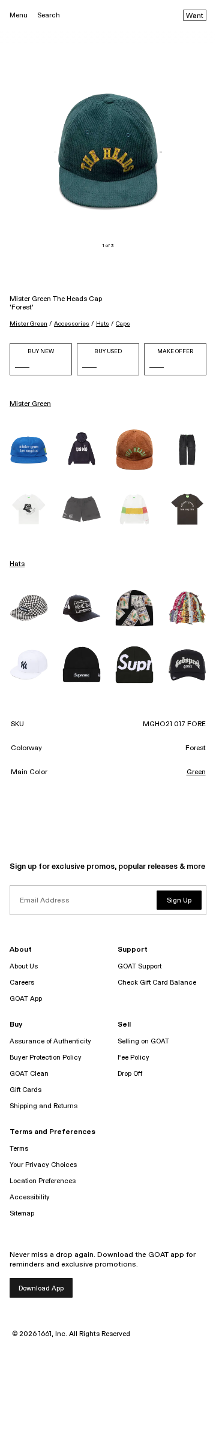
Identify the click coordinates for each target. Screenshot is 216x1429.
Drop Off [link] (130, 1073)
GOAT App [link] (26, 998)
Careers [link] (22, 982)
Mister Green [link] (30, 404)
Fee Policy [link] (133, 1057)
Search (48, 15)
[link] (29, 450)
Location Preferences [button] (43, 1181)
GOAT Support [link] (139, 966)
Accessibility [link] (30, 1197)
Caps (123, 324)
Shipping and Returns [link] (43, 1106)
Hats (102, 324)
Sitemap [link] (22, 1213)
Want (194, 16)
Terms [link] (19, 1148)
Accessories (71, 324)
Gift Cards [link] (25, 1090)
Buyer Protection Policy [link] (46, 1057)
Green (196, 772)
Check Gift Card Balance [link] (157, 982)
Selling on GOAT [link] (143, 1041)
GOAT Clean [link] (29, 1073)
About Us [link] (24, 966)
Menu (19, 15)
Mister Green (28, 324)
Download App (41, 1288)
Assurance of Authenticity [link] (50, 1041)
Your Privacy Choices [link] (43, 1165)
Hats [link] (17, 564)
